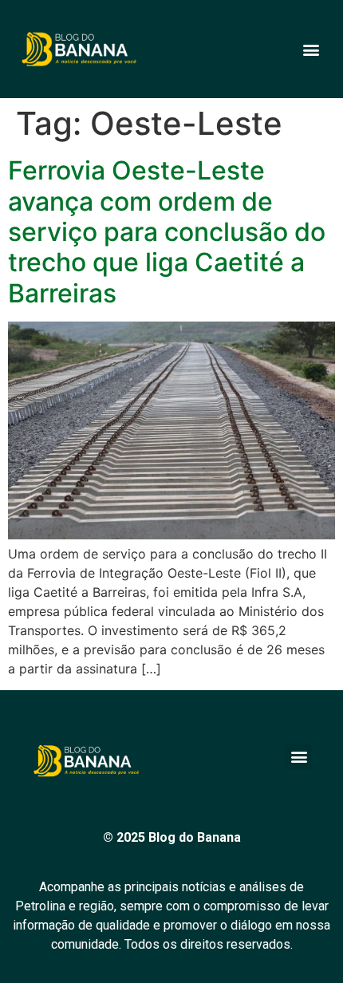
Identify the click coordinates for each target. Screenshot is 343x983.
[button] (311, 49)
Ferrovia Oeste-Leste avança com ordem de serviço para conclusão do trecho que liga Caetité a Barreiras (166, 232)
